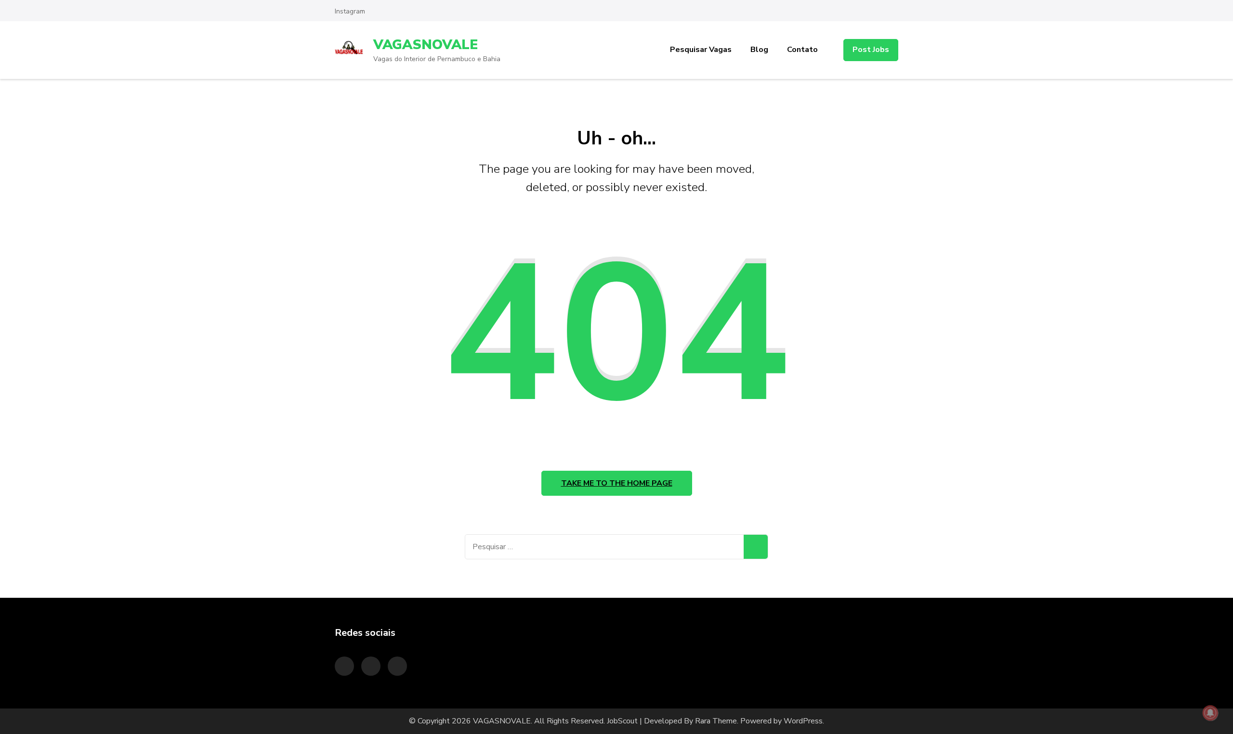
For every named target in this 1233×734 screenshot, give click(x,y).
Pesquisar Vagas (701, 49)
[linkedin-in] (370, 666)
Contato (802, 49)
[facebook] (397, 666)
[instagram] (344, 666)
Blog (759, 49)
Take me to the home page (616, 483)
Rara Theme (716, 721)
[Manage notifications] (1210, 713)
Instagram (350, 11)
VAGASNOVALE (425, 45)
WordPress (803, 721)
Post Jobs (871, 49)
